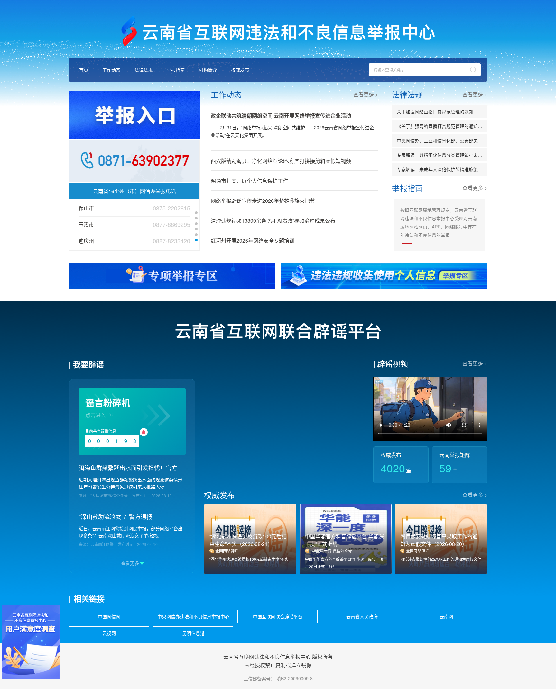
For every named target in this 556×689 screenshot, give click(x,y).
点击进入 (95, 415)
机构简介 (208, 70)
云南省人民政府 (362, 616)
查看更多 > (365, 94)
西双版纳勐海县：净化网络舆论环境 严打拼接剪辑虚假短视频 (281, 161)
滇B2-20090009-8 (294, 678)
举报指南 (176, 70)
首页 (83, 70)
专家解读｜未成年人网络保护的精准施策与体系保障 (442, 169)
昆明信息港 (193, 633)
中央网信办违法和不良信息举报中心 (193, 616)
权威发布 (240, 70)
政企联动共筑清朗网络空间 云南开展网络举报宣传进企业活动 (281, 115)
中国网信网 (109, 616)
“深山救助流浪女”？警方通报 (115, 516)
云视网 (109, 633)
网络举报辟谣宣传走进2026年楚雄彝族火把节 (263, 200)
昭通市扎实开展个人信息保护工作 (249, 180)
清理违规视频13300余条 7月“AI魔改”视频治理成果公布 (273, 220)
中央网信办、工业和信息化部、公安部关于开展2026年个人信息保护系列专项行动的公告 (442, 140)
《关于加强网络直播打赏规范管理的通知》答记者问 (442, 126)
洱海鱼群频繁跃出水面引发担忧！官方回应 (132, 467)
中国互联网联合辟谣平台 (277, 616)
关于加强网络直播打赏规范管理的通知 (435, 111)
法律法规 (143, 70)
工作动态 (111, 70)
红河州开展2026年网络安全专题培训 (252, 240)
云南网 (446, 616)
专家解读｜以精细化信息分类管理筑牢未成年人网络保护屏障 (442, 155)
